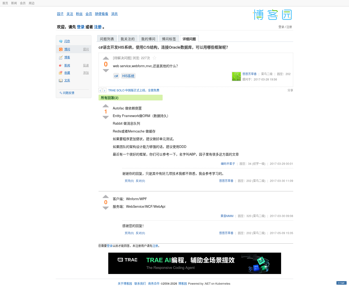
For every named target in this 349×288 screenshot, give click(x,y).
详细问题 (189, 38)
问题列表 (107, 38)
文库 (67, 80)
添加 (86, 73)
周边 (31, 3)
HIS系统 (128, 75)
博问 (67, 49)
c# (116, 75)
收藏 (67, 73)
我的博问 (148, 38)
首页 (5, 3)
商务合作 (154, 283)
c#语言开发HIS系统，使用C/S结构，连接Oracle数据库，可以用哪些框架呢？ (164, 47)
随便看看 (101, 13)
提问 (86, 49)
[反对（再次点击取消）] (106, 71)
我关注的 (128, 38)
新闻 (14, 3)
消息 (114, 13)
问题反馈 (68, 93)
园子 (60, 13)
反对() (140, 181)
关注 (69, 13)
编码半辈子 (228, 163)
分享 (290, 90)
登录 (81, 26)
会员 (23, 3)
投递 (86, 65)
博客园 (182, 283)
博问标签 (169, 38)
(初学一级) (258, 163)
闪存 (67, 41)
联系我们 (140, 283)
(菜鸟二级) (258, 181)
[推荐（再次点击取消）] (106, 58)
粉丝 (79, 13)
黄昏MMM (227, 216)
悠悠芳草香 (249, 74)
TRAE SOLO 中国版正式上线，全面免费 (133, 90)
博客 (67, 57)
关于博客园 (125, 283)
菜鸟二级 (267, 74)
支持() (129, 181)
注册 (98, 26)
